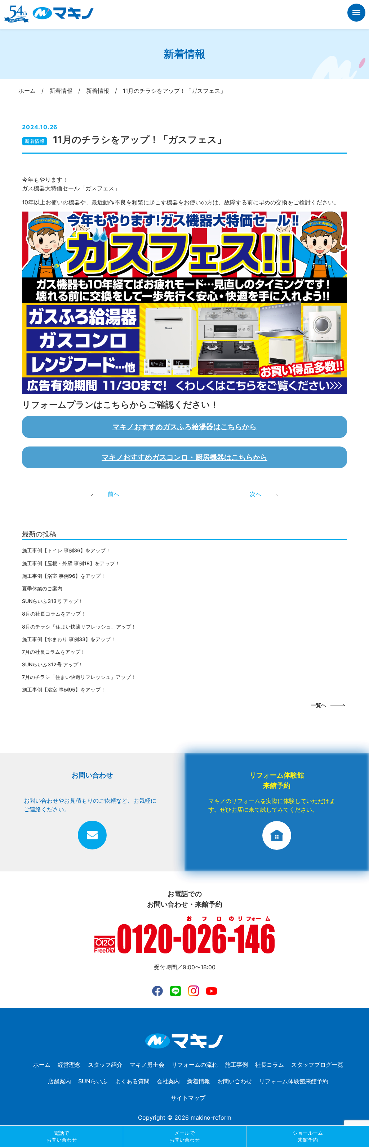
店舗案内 (59, 1081)
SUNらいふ (93, 1081)
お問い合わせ (234, 1081)
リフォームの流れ (195, 1064)
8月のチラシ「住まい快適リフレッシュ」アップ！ (79, 627)
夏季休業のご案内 (42, 588)
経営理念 (69, 1064)
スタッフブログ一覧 (317, 1064)
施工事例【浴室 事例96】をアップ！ (64, 576)
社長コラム (269, 1064)
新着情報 (35, 141)
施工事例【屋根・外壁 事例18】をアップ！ (71, 563)
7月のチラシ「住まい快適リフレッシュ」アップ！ (79, 677)
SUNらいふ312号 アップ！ (52, 664)
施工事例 (236, 1064)
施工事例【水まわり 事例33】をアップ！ (69, 639)
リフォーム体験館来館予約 (293, 1081)
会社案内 (168, 1081)
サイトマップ (188, 1097)
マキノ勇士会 (147, 1064)
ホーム (41, 1064)
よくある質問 (132, 1081)
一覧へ (318, 705)
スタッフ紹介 (105, 1064)
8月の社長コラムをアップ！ (54, 614)
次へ (255, 494)
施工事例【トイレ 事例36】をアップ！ (66, 550)
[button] (356, 14)
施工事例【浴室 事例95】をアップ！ (64, 689)
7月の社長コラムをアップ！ (53, 652)
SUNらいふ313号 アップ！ (52, 601)
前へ (113, 494)
